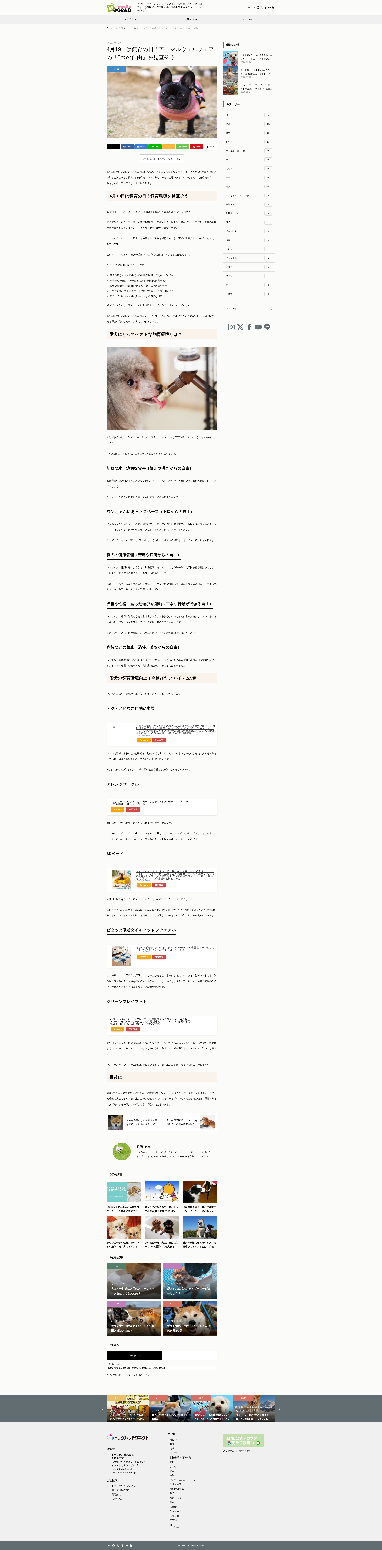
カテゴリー (247, 19)
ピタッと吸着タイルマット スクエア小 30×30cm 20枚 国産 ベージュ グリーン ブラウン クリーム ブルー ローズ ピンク (175, 948)
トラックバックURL (114, 1364)
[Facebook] (265, 7)
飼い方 (116, 69)
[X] (261, 7)
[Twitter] (240, 326)
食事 (201, 1398)
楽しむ (172, 1304)
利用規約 (116, 1494)
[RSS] (273, 7)
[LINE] (254, 7)
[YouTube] (269, 7)
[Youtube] (258, 326)
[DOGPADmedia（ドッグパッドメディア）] (119, 7)
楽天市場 (159, 740)
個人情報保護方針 (121, 1490)
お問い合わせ (191, 19)
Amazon (144, 740)
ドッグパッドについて (134, 19)
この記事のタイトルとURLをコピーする (162, 159)
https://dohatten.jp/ (126, 1472)
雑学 (116, 1266)
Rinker (148, 735)
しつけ (172, 1266)
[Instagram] (258, 7)
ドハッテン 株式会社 (122, 1454)
